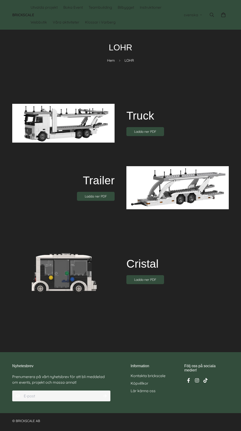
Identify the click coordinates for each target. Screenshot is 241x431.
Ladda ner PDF (145, 131)
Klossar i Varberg (100, 22)
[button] (222, 14)
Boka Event (73, 7)
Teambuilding (100, 7)
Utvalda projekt (44, 7)
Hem (111, 60)
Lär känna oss (143, 390)
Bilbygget (126, 7)
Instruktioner (150, 7)
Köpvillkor (139, 383)
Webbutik (39, 22)
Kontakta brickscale (148, 375)
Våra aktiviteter (66, 22)
